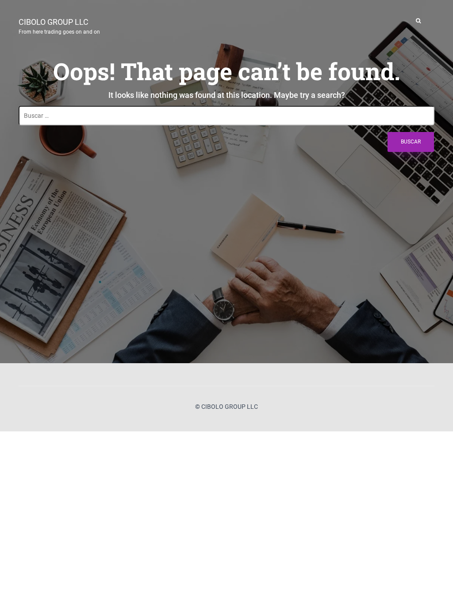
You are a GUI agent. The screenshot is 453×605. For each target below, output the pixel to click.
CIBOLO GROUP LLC (59, 25)
